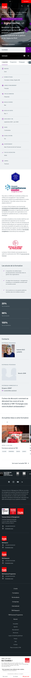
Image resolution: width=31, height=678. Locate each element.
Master (18, 451)
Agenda (15, 626)
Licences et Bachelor (21, 12)
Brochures (15, 632)
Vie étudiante (15, 597)
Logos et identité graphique (15, 635)
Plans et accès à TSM (15, 647)
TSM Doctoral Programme (15, 615)
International (15, 606)
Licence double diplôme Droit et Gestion (12, 14)
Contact (15, 644)
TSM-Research (15, 610)
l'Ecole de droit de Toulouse (14, 147)
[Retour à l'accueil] (4, 6)
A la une (4, 451)
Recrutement (15, 629)
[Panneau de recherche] (22, 6)
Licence (24, 451)
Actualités (15, 623)
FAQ (15, 641)
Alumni (15, 619)
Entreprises (15, 602)
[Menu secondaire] (28, 6)
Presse (15, 638)
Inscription (26, 1)
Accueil (4, 12)
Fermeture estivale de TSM (10, 448)
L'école (15, 588)
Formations (11, 12)
